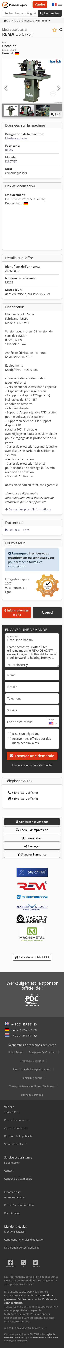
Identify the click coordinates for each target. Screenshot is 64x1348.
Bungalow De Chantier (42, 1052)
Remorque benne (32, 1077)
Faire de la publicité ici (33, 957)
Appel (49, 613)
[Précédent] (6, 88)
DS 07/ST (11, 161)
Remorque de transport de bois (32, 1069)
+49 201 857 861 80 (24, 1024)
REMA (9, 150)
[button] (60, 4)
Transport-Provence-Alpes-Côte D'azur (32, 1086)
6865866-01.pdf (18, 530)
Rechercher (51, 13)
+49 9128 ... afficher (25, 793)
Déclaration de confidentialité (32, 765)
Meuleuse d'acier (16, 138)
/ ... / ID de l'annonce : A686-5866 (27, 20)
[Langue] (54, 4)
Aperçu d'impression (33, 830)
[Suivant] (58, 88)
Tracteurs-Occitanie (32, 1060)
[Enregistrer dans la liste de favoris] (54, 30)
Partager (33, 846)
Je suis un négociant (25, 734)
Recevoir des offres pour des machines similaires (31, 741)
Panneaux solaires (32, 1095)
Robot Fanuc (15, 1052)
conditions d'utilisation (45, 1337)
